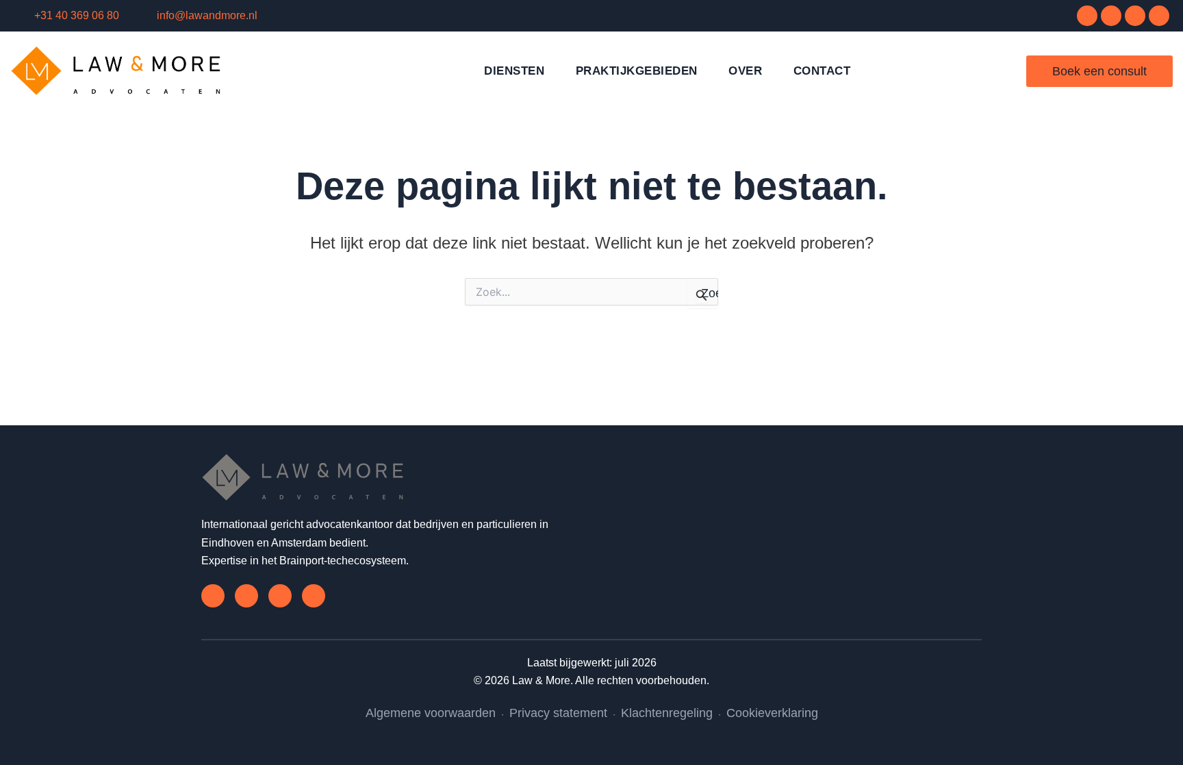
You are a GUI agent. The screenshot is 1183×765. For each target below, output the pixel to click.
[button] (1002, 70)
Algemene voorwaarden (431, 713)
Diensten (514, 70)
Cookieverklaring (772, 713)
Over (745, 70)
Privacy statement (558, 713)
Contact (822, 70)
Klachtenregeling (667, 713)
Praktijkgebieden (637, 70)
